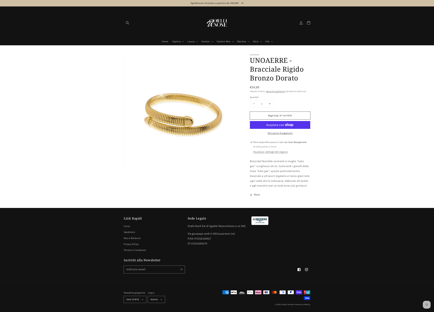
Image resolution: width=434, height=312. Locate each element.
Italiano (154, 299)
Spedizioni (129, 232)
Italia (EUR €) (132, 299)
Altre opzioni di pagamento (280, 133)
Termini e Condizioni (135, 250)
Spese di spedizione (275, 91)
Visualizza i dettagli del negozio (270, 151)
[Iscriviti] (181, 269)
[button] (127, 23)
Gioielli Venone (288, 304)
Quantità (254, 97)
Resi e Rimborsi (132, 238)
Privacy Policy (131, 244)
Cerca (127, 226)
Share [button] (257, 194)
